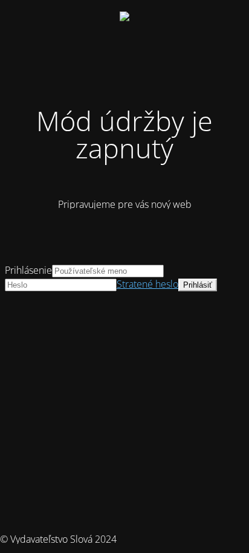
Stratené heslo (147, 284)
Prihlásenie (28, 270)
